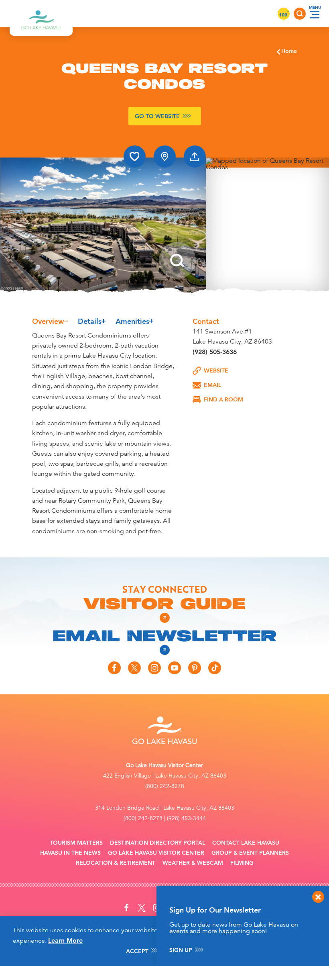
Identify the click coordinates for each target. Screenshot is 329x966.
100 (283, 14)
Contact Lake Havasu (245, 843)
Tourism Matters (76, 843)
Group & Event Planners (250, 853)
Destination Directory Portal (157, 843)
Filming (242, 863)
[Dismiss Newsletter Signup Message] (318, 897)
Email (212, 385)
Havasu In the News (70, 853)
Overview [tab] (48, 321)
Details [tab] (90, 321)
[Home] (41, 13)
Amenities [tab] (132, 321)
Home (289, 51)
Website (216, 370)
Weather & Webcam (192, 863)
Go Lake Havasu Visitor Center (156, 853)
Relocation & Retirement (115, 863)
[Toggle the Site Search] (300, 14)
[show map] (165, 156)
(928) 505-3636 (215, 352)
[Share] (195, 156)
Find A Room (223, 399)
